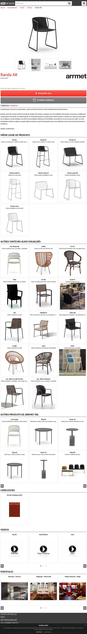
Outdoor (14, 106)
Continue (39, 632)
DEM (3, 617)
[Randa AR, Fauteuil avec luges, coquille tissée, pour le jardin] (22, 65)
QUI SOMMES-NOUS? (9, 623)
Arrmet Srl (5, 78)
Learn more (48, 632)
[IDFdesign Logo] (7, 3)
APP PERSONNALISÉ (9, 620)
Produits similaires (45, 100)
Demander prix (44, 93)
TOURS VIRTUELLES (9, 614)
